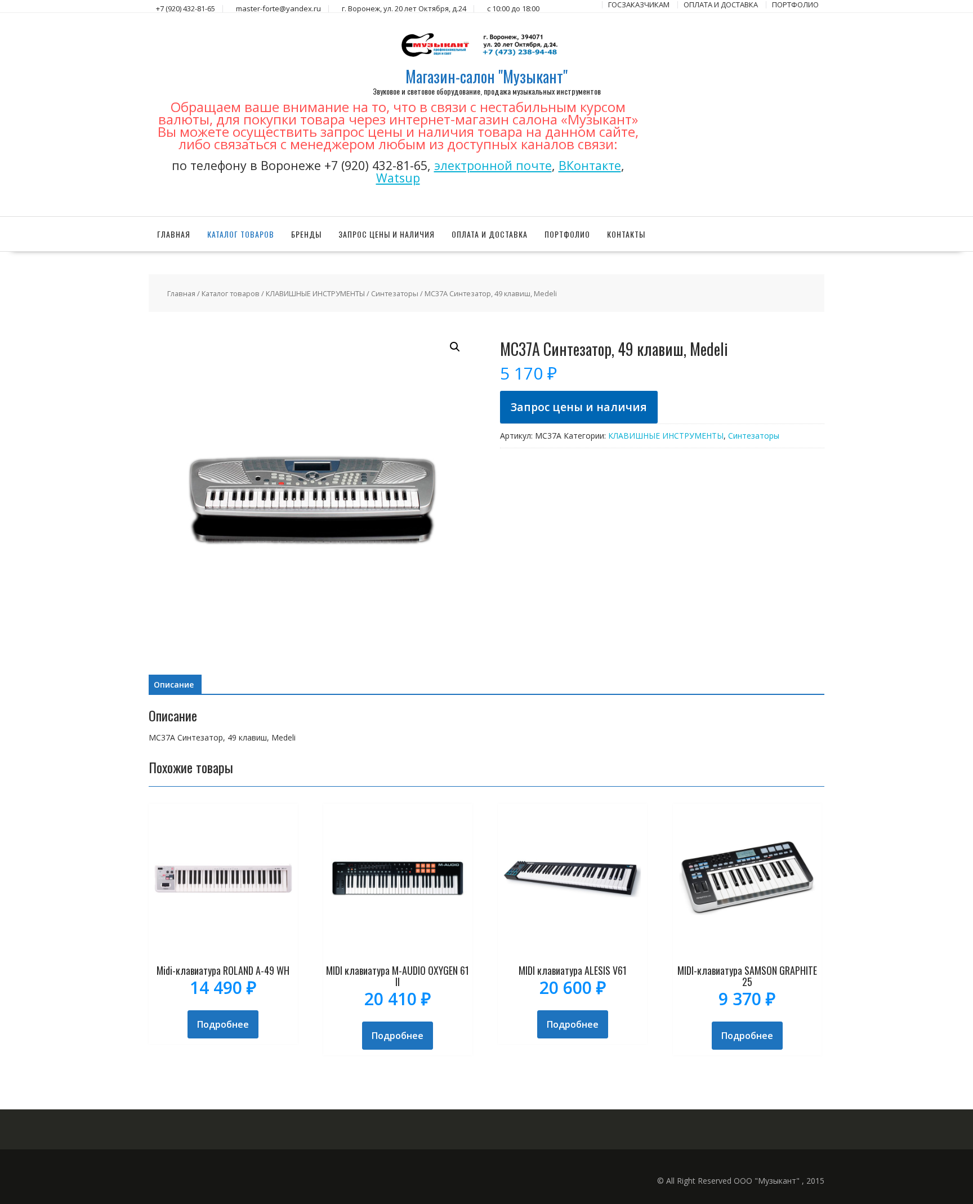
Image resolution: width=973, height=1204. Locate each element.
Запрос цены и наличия (386, 234)
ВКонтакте (590, 165)
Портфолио (567, 234)
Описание (174, 684)
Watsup (398, 178)
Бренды (306, 234)
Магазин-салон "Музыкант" (486, 76)
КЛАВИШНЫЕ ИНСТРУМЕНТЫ (315, 293)
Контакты (626, 234)
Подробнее (223, 1024)
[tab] (174, 685)
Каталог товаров (240, 234)
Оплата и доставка (490, 234)
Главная (173, 234)
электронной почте (493, 165)
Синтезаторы (394, 293)
